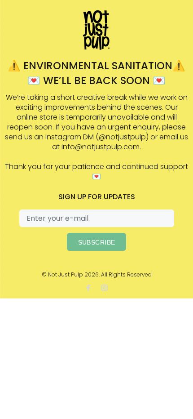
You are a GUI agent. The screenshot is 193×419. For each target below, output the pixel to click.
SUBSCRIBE (96, 242)
